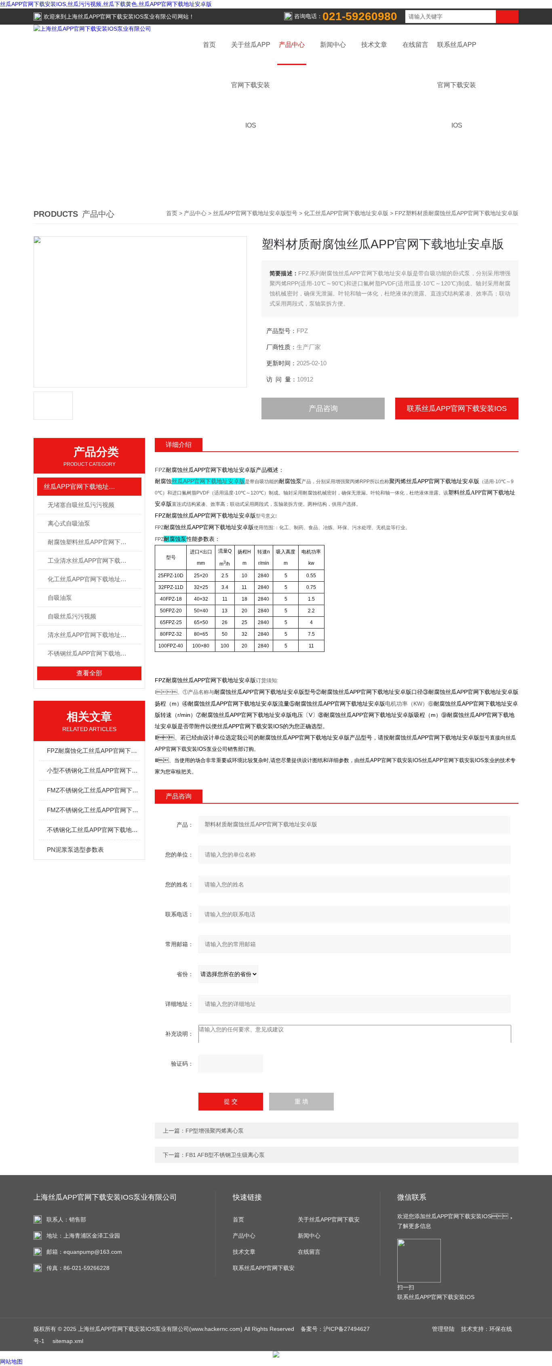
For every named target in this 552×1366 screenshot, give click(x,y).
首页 (209, 44)
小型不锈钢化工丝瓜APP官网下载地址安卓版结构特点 (93, 770)
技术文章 (374, 44)
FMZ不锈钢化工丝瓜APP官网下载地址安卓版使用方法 (93, 790)
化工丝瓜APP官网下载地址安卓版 (346, 213)
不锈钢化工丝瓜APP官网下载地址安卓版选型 (93, 829)
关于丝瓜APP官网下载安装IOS (329, 1222)
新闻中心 (333, 44)
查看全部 (89, 673)
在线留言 (415, 44)
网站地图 (11, 1361)
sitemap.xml (68, 1341)
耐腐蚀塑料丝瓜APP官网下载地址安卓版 (94, 541)
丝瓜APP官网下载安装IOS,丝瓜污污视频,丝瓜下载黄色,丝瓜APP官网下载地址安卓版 (106, 4)
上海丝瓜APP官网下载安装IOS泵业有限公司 (121, 16)
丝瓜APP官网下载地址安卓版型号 (255, 213)
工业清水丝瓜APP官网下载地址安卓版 (94, 560)
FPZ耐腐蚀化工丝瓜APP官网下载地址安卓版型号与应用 (93, 750)
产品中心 (292, 44)
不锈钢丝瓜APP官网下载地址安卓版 (94, 653)
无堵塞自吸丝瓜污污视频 (81, 504)
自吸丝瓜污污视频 (72, 616)
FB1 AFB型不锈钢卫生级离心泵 (225, 1155)
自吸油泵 (60, 597)
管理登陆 (443, 1329)
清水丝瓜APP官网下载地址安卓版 (93, 634)
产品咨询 (323, 408)
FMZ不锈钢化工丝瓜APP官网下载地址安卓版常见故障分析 (93, 810)
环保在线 (500, 1329)
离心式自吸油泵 (69, 523)
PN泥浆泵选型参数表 (75, 849)
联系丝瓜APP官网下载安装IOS (457, 408)
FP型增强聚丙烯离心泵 (214, 1130)
